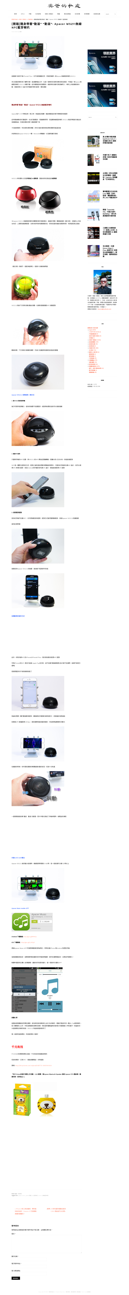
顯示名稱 (15, 1256)
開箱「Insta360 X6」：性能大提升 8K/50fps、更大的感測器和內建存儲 (109, 213)
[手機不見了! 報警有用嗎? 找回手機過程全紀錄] (94, 160)
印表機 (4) (92, 338)
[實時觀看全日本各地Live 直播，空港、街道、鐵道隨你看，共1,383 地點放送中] (94, 196)
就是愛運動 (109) (93, 342)
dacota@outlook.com (104, 309)
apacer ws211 (21, 1195)
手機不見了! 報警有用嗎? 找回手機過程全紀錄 (110, 157)
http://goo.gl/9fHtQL (30, 936)
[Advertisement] (47, 1150)
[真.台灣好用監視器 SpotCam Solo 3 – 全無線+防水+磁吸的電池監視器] (94, 142)
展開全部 (90, 328)
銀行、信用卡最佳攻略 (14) (96, 368)
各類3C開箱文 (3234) (95, 340)
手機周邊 (20, 1193)
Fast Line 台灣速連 (86, 1291)
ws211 (40, 1195)
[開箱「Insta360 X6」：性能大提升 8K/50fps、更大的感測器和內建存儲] (94, 215)
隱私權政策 (73, 1291)
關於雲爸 (68, 1291)
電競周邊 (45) (93, 372)
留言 (14, 1234)
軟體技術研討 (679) (94, 366)
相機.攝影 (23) (93, 362)
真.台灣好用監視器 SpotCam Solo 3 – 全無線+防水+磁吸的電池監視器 (110, 140)
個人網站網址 (16, 1271)
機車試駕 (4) (92, 354)
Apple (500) (92, 330)
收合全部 (95, 328)
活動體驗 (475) (93, 360)
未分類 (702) (92, 350)
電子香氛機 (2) (93, 370)
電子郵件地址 (16, 1263)
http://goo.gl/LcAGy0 (28, 942)
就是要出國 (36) (93, 344)
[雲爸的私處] (64, 9)
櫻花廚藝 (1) (92, 356)
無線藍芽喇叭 (45, 1195)
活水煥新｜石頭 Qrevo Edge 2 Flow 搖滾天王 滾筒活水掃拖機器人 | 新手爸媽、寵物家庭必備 (110, 251)
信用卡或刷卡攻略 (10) (95, 336)
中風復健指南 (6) (93, 334)
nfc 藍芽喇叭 (35, 1195)
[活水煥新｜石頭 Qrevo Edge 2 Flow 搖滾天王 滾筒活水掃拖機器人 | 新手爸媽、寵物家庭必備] (94, 251)
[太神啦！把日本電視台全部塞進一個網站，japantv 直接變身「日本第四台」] (94, 178)
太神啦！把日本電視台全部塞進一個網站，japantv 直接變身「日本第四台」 (110, 176)
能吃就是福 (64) (93, 364)
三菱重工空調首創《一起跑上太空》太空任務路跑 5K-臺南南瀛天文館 (110, 231)
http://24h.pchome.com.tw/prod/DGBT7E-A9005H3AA (33, 1065)
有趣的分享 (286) (93, 348)
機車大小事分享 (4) (94, 352)
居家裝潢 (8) (92, 346)
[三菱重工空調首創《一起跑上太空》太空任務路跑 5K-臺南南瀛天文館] (94, 233)
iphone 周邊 (28, 1195)
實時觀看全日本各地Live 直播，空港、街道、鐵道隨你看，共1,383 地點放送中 (110, 194)
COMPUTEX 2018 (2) (95, 332)
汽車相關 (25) (93, 358)
